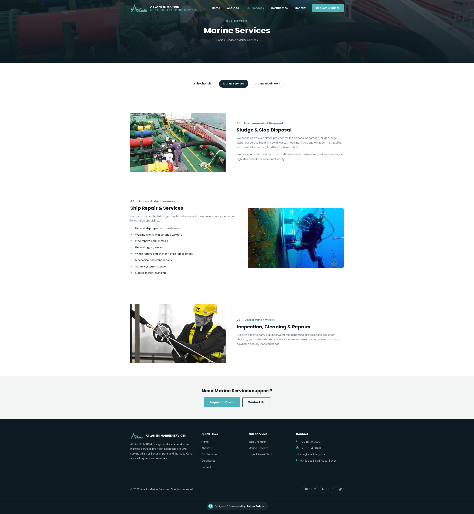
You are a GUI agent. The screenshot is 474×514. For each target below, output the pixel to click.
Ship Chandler (203, 83)
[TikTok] (340, 489)
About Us (233, 8)
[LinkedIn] (323, 489)
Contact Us (256, 402)
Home (216, 8)
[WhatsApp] (314, 489)
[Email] (306, 489)
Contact (301, 8)
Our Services (255, 8)
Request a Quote (328, 8)
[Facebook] (331, 489)
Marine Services (233, 83)
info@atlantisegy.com (313, 454)
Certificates (279, 8)
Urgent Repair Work (267, 83)
